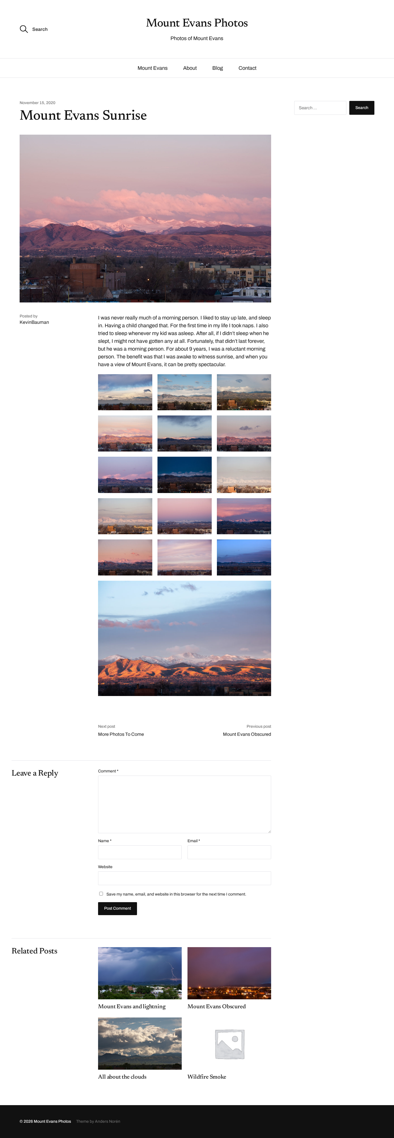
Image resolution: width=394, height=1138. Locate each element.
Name (105, 841)
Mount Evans (153, 68)
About (190, 68)
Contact (247, 68)
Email (193, 841)
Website (105, 867)
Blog (217, 68)
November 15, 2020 (37, 103)
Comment (108, 771)
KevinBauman (34, 322)
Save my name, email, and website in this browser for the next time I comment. (176, 894)
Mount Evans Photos (197, 24)
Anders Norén (107, 1121)
